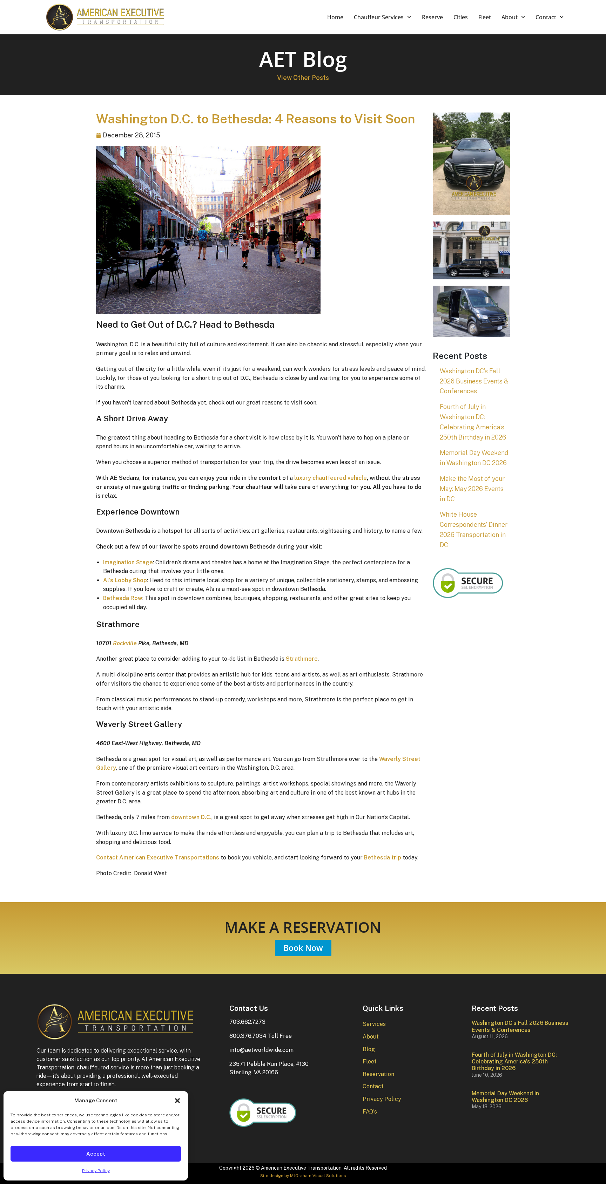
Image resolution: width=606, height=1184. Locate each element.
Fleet (484, 17)
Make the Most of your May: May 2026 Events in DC (472, 489)
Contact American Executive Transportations (157, 857)
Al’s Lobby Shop (125, 580)
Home (335, 17)
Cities (460, 17)
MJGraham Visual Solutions (318, 1175)
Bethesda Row (122, 598)
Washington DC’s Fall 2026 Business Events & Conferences (474, 381)
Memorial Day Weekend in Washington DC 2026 (505, 1096)
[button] (177, 1100)
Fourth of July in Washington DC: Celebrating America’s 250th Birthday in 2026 (514, 1061)
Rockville (125, 643)
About (509, 17)
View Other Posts (303, 77)
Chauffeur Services (379, 17)
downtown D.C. (191, 817)
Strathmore (302, 658)
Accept (95, 1154)
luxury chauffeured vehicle (330, 478)
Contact (546, 17)
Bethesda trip (382, 857)
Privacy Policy (96, 1170)
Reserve (432, 17)
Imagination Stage (128, 562)
